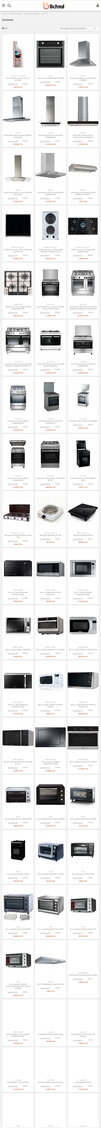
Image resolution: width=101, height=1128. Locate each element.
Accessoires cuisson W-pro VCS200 (18, 79)
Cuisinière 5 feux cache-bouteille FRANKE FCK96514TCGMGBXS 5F (83, 308)
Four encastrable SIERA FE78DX (50, 78)
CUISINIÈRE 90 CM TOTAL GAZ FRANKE (83, 1044)
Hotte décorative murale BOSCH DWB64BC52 (50, 193)
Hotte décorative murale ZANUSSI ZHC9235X (18, 193)
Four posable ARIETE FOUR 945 (50, 929)
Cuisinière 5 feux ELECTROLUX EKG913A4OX (82, 365)
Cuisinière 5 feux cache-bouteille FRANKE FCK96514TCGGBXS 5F (18, 365)
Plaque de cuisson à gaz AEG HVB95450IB (83, 250)
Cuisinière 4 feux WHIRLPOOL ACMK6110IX (50, 422)
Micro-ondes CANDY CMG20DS (18, 650)
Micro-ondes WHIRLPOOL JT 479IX (50, 650)
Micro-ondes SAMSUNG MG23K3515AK (18, 593)
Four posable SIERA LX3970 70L (83, 929)
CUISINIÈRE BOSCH (83, 1100)
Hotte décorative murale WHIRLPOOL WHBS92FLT (83, 136)
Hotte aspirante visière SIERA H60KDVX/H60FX (83, 193)
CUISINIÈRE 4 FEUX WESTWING (50, 1043)
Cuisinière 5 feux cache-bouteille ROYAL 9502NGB (50, 365)
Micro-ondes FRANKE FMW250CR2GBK (50, 763)
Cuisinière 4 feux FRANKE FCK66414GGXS (17, 422)
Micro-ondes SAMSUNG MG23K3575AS (18, 706)
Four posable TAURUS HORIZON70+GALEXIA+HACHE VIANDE (18, 986)
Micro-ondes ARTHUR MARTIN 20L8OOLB (83, 706)
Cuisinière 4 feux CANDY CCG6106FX (83, 421)
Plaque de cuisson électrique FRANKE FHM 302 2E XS (50, 250)
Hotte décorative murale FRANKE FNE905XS (18, 136)
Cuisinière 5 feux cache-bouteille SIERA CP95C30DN (50, 308)
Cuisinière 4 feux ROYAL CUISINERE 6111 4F (50, 479)
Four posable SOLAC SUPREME (18, 929)
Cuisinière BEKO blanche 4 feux (50, 1100)
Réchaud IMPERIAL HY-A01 (50, 535)
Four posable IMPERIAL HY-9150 (50, 874)
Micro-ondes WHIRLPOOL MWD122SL (50, 593)
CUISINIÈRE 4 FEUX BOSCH (18, 1100)
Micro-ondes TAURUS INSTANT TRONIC (50, 706)
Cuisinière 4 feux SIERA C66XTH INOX (83, 479)
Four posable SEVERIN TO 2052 (83, 819)
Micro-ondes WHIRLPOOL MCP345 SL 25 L (17, 763)
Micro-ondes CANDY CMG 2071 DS (83, 650)
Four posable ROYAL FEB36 (18, 874)
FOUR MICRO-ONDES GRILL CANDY (83, 984)
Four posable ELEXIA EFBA (83, 874)
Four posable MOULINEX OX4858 (50, 819)
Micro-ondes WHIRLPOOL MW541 (83, 762)
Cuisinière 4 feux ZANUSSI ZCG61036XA (18, 479)
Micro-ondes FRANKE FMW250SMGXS (83, 593)
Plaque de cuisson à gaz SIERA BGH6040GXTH (18, 308)
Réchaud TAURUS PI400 (83, 535)
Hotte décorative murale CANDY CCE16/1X (83, 79)
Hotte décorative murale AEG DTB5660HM (50, 136)
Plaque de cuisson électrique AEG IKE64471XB (18, 250)
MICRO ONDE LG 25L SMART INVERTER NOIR (18, 1044)
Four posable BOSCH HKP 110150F (18, 819)
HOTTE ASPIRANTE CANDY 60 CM (50, 984)
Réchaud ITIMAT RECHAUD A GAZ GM (17, 536)
